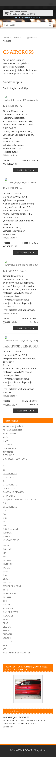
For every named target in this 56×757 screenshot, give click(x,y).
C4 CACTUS (9, 488)
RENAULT (8, 615)
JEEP (5, 571)
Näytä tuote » (10, 155)
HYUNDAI (8, 563)
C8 (4, 514)
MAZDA (7, 582)
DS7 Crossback (10, 528)
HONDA (7, 560)
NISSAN (7, 597)
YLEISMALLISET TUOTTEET (17, 652)
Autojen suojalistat (12, 429)
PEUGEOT (8, 604)
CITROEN (15, 37)
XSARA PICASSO (11, 539)
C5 (4, 503)
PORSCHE (8, 608)
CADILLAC (8, 444)
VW (4, 648)
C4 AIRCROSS (10, 484)
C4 (4, 480)
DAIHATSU (8, 549)
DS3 (5, 517)
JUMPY (6, 536)
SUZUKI (7, 637)
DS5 (5, 525)
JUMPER (7, 532)
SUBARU (7, 634)
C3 (4, 469)
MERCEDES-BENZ (12, 586)
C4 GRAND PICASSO (13, 491)
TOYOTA (7, 641)
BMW (6, 440)
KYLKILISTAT (13, 106)
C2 (4, 466)
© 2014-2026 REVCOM (21, 750)
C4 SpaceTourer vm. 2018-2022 (19, 499)
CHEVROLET (9, 448)
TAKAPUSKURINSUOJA (21, 346)
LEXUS (6, 578)
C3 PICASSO (9, 477)
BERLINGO (8, 455)
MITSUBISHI (9, 593)
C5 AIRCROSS (10, 506)
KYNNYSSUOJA (15, 270)
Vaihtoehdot (10, 323)
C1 (4, 462)
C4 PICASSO (9, 495)
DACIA (6, 545)
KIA (5, 575)
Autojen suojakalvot (13, 426)
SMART (6, 630)
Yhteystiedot (40, 750)
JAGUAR (7, 567)
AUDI (5, 437)
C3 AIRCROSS (10, 473)
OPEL (6, 600)
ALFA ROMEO (10, 433)
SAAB (5, 619)
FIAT (5, 552)
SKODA (6, 626)
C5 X (5, 510)
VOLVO (6, 645)
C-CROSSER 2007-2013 (15, 458)
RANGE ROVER (11, 611)
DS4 (5, 521)
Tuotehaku (33, 37)
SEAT (5, 623)
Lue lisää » (8, 726)
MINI (5, 589)
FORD (6, 556)
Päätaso (6, 37)
